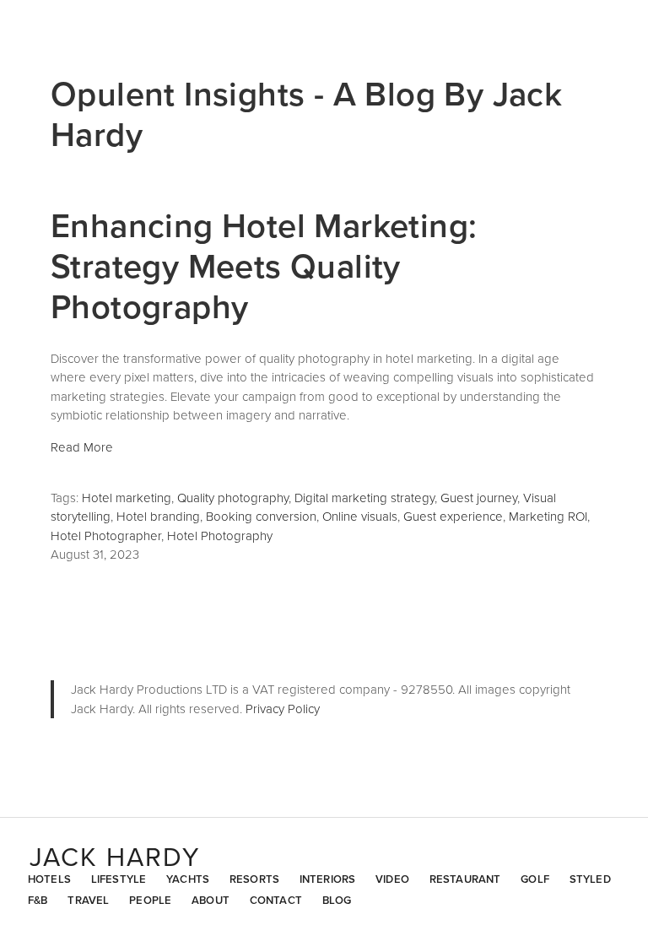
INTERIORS (327, 879)
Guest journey (478, 497)
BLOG (337, 900)
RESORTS (254, 879)
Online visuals (359, 516)
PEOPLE (150, 900)
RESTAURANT (464, 879)
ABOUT (211, 900)
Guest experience (453, 516)
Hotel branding (158, 516)
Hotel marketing (126, 497)
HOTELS (49, 879)
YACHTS (187, 879)
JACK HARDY (115, 856)
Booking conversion (261, 516)
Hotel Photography (220, 535)
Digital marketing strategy (364, 497)
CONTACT (276, 900)
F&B (37, 900)
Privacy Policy (283, 708)
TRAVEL (88, 900)
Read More (82, 447)
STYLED (590, 879)
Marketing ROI (548, 516)
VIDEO (392, 879)
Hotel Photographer (106, 535)
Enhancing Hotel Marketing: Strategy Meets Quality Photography (264, 265)
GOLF (535, 879)
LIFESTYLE (118, 879)
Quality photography (233, 497)
